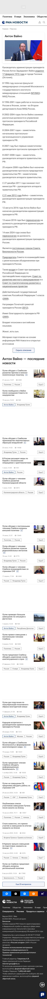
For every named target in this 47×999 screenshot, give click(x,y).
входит (12, 269)
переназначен (33, 220)
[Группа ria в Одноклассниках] (33, 893)
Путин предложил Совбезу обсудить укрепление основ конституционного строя (14, 657)
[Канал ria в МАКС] (6, 893)
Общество (17, 907)
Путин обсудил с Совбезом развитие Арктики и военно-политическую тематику (15, 373)
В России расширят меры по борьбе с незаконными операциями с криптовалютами (16, 460)
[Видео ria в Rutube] (42, 893)
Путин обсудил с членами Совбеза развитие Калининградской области (14, 481)
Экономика (27, 907)
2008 (5, 298)
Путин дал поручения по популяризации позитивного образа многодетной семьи (15, 704)
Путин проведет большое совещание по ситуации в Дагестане (14, 617)
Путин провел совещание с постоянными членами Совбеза (14, 637)
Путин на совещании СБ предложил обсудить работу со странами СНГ (16, 785)
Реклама (20, 911)
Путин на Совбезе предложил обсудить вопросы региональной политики (15, 866)
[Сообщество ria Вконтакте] (24, 893)
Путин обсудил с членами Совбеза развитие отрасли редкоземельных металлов (14, 548)
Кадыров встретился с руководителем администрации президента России (16, 725)
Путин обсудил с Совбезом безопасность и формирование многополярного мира (16, 745)
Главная (5, 29)
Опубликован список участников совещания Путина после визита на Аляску (16, 806)
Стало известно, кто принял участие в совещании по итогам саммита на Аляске (16, 826)
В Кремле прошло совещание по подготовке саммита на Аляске (15, 846)
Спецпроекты (8, 911)
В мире (38, 907)
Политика (6, 907)
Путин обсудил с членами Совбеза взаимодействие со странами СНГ (15, 569)
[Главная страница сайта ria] (14, 22)
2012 (25, 307)
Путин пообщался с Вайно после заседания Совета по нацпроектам (14, 393)
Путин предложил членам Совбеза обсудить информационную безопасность (14, 766)
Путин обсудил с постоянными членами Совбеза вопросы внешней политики (16, 528)
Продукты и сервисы (35, 911)
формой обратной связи (25, 969)
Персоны (13, 29)
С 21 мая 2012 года (12, 195)
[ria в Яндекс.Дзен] (15, 893)
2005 (5, 316)
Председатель (9, 257)
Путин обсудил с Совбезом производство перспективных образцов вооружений (15, 440)
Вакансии (6, 921)
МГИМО (35, 93)
